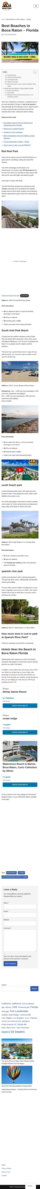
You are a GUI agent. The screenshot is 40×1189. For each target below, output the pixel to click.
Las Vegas (7, 1018)
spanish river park (12, 82)
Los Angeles (18, 1018)
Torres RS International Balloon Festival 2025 (16, 1086)
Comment (7, 928)
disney (8, 1007)
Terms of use (6, 1172)
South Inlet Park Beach (14, 77)
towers (6, 1031)
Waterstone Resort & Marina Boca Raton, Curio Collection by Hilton (20, 96)
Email (6, 911)
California (6, 1003)
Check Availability (20, 705)
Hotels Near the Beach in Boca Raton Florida (18, 88)
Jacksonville (25, 1015)
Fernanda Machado (9, 34)
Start (3, 19)
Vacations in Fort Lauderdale (13, 132)
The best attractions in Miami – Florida (16, 142)
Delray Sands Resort (13, 90)
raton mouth (11, 872)
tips (3, 1007)
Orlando (33, 1018)
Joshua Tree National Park (11, 1021)
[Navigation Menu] (36, 6)
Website (6, 920)
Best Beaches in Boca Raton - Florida (15, 877)
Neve (11, 1187)
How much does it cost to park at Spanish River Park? (21, 85)
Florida (21, 872)
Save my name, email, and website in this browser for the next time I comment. (17, 957)
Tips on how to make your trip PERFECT (17, 145)
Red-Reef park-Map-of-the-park (10, 295)
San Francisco (22, 1028)
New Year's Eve (8, 1028)
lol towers (18, 1032)
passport (26, 1021)
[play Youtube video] (20, 470)
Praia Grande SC (9, 1024)
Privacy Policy (6, 1168)
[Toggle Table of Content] (34, 72)
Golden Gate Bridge (10, 1015)
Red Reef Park (11, 75)
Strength (5, 1011)
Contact (4, 1175)
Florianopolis (24, 1007)
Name (6, 903)
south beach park (12, 79)
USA (14, 1007)
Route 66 (22, 1024)
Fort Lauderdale (19, 1011)
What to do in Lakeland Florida (14, 129)
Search (4, 985)
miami (27, 1018)
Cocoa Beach (28, 1004)
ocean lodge (10, 92)
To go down (24, 295)
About (3, 1165)
